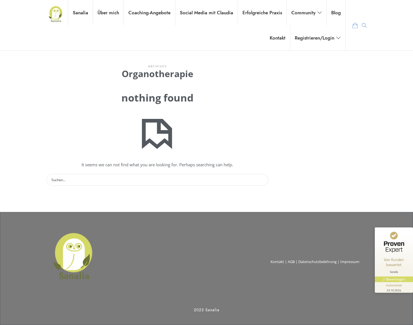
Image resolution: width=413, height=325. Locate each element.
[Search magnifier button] (262, 180)
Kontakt (277, 261)
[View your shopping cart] (355, 25)
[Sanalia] (55, 12)
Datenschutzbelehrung (317, 261)
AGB (291, 261)
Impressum (349, 261)
